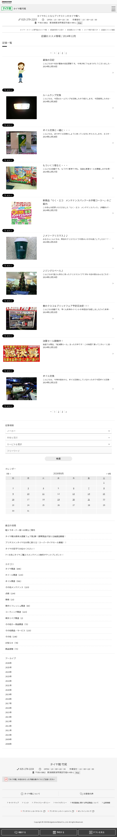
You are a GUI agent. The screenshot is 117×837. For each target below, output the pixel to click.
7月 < (8, 473)
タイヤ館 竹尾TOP (91, 29)
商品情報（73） (12, 648)
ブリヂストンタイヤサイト (32, 811)
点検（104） (10, 593)
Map (79, 23)
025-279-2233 (29, 19)
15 (104, 493)
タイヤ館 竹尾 (19, 8)
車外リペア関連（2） (14, 618)
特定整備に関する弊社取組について (85, 802)
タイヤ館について (32, 793)
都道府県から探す (57, 29)
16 (13, 499)
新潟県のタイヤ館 (74, 29)
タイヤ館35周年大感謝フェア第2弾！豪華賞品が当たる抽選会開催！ (35, 536)
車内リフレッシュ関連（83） (18, 605)
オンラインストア (84, 811)
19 (58, 499)
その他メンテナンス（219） (17, 587)
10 (28, 493)
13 (74, 493)
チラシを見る (98, 832)
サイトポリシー (61, 802)
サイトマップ (14, 802)
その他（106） (11, 636)
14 (89, 493)
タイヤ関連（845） (13, 568)
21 (89, 499)
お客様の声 (88, 793)
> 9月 (108, 473)
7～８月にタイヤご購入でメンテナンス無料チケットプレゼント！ (34, 554)
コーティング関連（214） (16, 611)
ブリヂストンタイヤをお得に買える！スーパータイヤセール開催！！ (36, 542)
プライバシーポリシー (42, 802)
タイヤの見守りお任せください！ (20, 548)
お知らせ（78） (12, 642)
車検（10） (10, 599)
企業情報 (106, 802)
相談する (22, 832)
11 (43, 493)
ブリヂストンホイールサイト (60, 811)
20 (74, 499)
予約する (60, 832)
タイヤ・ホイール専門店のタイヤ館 (33, 29)
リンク (26, 802)
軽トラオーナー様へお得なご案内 (20, 530)
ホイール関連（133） (14, 574)
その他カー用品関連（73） (17, 624)
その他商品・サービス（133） (18, 630)
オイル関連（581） (13, 581)
